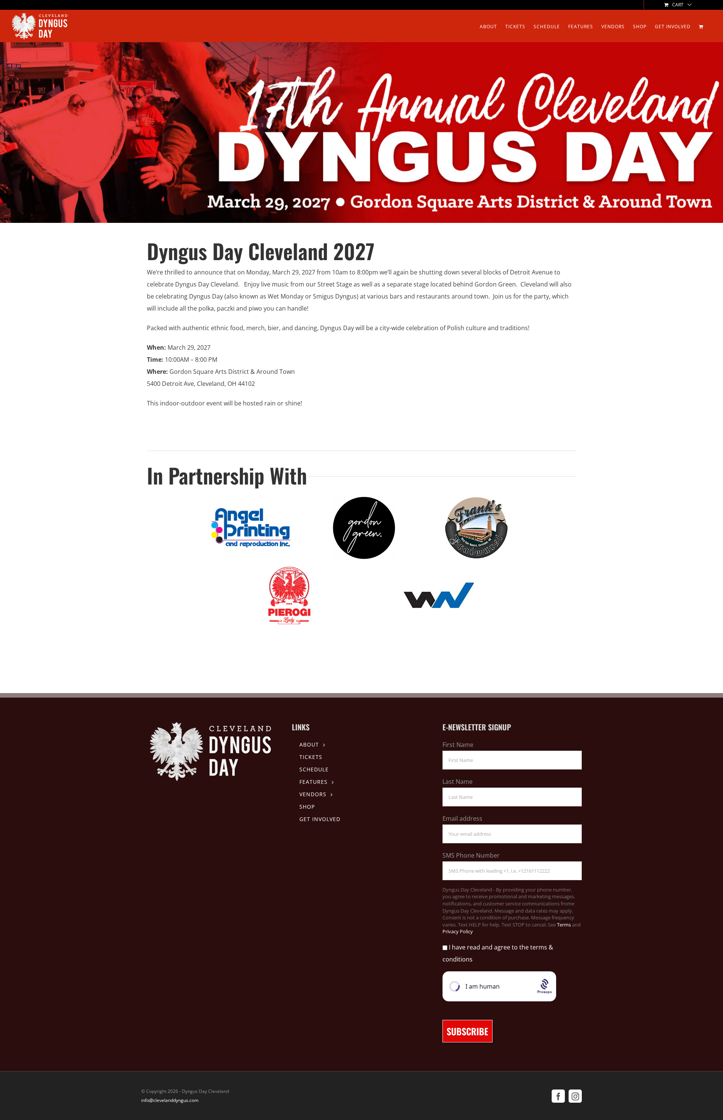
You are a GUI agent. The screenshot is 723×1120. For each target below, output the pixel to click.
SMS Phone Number (471, 855)
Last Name (457, 781)
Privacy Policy (457, 931)
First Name (457, 745)
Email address (462, 818)
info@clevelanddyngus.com (169, 1100)
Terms (564, 924)
